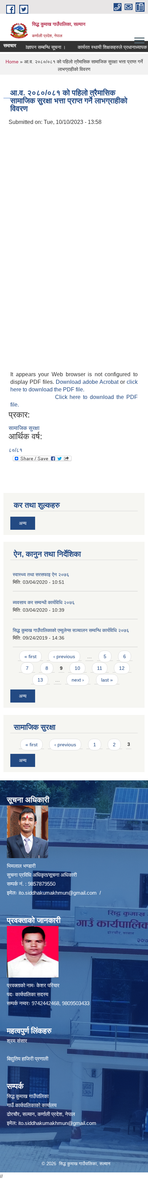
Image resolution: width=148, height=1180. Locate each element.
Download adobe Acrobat (88, 382)
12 (122, 668)
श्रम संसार (17, 1041)
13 (40, 680)
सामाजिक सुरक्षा (24, 428)
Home (12, 61)
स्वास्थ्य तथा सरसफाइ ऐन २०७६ (41, 574)
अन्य (23, 523)
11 (99, 668)
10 (77, 668)
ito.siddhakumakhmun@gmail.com (58, 893)
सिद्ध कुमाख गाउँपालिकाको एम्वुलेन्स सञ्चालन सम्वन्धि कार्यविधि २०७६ (71, 630)
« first (30, 656)
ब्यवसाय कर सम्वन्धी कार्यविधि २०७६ (44, 602)
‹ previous (64, 656)
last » (107, 680)
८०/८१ (15, 450)
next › (78, 680)
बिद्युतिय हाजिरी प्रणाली (27, 1059)
